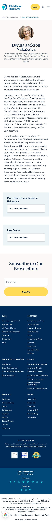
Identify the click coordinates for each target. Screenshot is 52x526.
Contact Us (6, 428)
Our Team (5, 414)
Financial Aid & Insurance (11, 332)
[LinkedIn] (28, 482)
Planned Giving (33, 414)
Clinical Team (6, 339)
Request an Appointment (11, 321)
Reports (5, 417)
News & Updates (8, 403)
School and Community (13, 360)
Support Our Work (26, 440)
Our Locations (7, 410)
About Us (5, 17)
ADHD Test (31, 342)
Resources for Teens (35, 339)
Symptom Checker (34, 328)
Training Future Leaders (36, 379)
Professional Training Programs (13, 371)
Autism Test (32, 346)
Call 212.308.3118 (25, 474)
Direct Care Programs (9, 368)
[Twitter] (14, 482)
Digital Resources (8, 375)
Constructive (30, 511)
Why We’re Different (9, 328)
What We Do (6, 364)
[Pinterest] (23, 482)
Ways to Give (32, 399)
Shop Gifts (31, 406)
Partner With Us (33, 410)
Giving (30, 394)
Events (4, 406)
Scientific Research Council (37, 388)
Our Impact (6, 399)
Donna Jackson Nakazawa (29, 17)
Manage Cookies (31, 519)
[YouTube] (33, 482)
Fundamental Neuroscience (37, 364)
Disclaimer (19, 519)
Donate (35, 7)
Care (4, 316)
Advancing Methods (35, 368)
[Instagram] (19, 482)
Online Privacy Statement (23, 515)
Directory (14, 17)
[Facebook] (10, 482)
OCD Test (31, 353)
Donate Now (32, 403)
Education (32, 316)
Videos (30, 335)
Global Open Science (35, 371)
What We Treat (7, 324)
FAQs (4, 342)
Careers (5, 425)
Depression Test (33, 350)
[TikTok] (42, 482)
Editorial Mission (8, 421)
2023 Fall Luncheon (19, 208)
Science (31, 360)
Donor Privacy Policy (42, 515)
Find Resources (33, 332)
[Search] (43, 7)
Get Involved (32, 417)
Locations (5, 335)
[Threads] (37, 482)
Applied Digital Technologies (38, 375)
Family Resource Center (36, 321)
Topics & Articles (33, 324)
